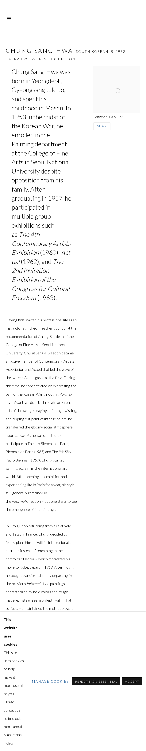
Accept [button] (132, 681)
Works (39, 59)
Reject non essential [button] (96, 681)
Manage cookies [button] (50, 681)
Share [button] (103, 126)
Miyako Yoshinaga (109, 18)
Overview (16, 59)
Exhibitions (64, 59)
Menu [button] (8, 19)
